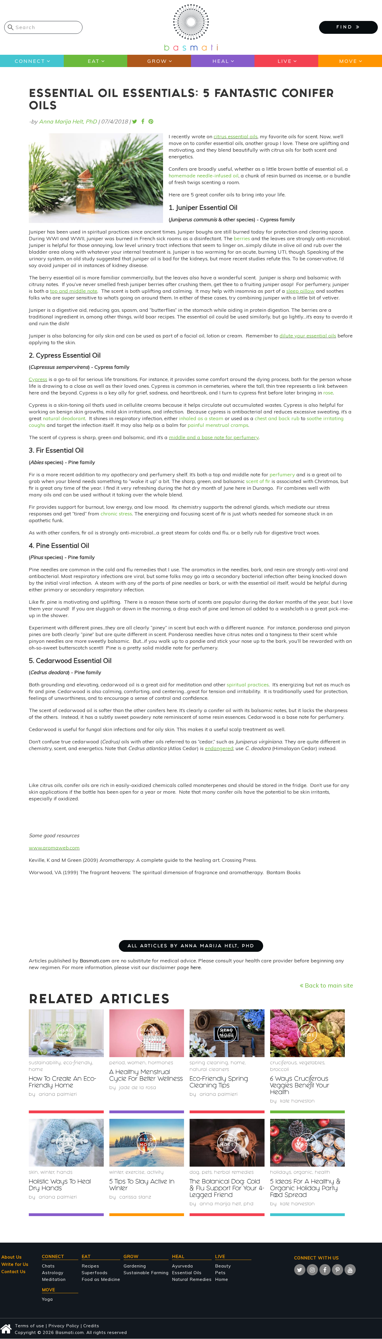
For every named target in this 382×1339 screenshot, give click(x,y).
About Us (11, 1257)
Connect (30, 61)
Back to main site (328, 985)
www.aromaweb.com (54, 848)
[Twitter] (299, 1269)
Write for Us (15, 1264)
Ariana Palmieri (58, 1094)
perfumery (282, 474)
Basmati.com (95, 960)
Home (36, 1070)
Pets (207, 1172)
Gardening (135, 1266)
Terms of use (29, 1325)
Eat (94, 61)
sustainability (45, 1063)
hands (65, 1172)
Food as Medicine (101, 1279)
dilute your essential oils (308, 335)
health (322, 1172)
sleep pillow (300, 291)
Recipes (90, 1266)
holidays (280, 1172)
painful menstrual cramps (218, 425)
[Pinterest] (337, 1269)
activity (155, 1172)
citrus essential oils (236, 136)
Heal (221, 61)
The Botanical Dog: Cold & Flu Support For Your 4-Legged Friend (227, 1188)
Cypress (38, 379)
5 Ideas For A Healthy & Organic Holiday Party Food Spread (305, 1188)
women (137, 1063)
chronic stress (116, 513)
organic (303, 1172)
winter (47, 1172)
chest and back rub (277, 418)
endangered (219, 748)
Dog (194, 1172)
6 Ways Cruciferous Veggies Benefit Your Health (299, 1086)
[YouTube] (350, 1269)
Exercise (135, 1172)
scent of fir (258, 481)
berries (242, 238)
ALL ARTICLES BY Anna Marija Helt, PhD (191, 946)
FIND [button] (346, 27)
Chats (48, 1266)
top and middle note (73, 291)
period (117, 1063)
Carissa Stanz (135, 1197)
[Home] (191, 27)
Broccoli (279, 1070)
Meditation (54, 1279)
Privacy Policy (63, 1325)
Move (348, 61)
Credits (91, 1325)
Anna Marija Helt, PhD (68, 121)
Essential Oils (187, 1272)
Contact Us (13, 1271)
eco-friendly (77, 1063)
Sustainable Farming (146, 1272)
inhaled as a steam (201, 418)
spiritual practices (248, 684)
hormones (160, 1063)
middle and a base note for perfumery (214, 437)
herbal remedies (234, 1172)
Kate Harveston (297, 1101)
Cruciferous (283, 1063)
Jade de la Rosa (137, 1088)
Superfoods (95, 1272)
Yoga (47, 1299)
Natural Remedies (192, 1279)
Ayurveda (182, 1266)
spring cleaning (209, 1063)
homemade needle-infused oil (204, 175)
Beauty (223, 1266)
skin (33, 1172)
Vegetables (311, 1063)
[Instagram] (312, 1269)
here (195, 967)
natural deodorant (64, 418)
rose (328, 392)
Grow (157, 61)
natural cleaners (209, 1070)
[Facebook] (325, 1269)
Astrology (52, 1272)
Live (285, 61)
